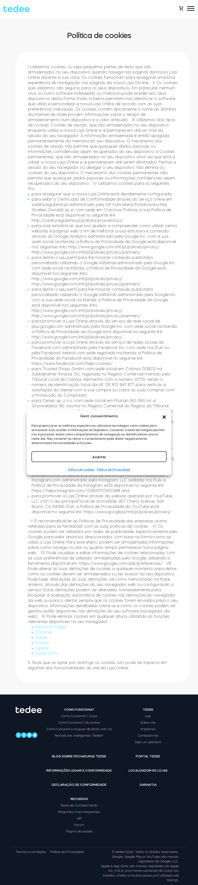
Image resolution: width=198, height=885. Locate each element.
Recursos (79, 798)
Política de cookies (81, 469)
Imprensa (148, 729)
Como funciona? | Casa (79, 716)
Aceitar (99, 457)
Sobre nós (148, 722)
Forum (79, 824)
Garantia (148, 784)
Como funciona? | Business (79, 722)
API (79, 818)
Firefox (42, 643)
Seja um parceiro (148, 742)
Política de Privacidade (113, 469)
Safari (41, 637)
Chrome (43, 632)
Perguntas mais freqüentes (79, 811)
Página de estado (79, 831)
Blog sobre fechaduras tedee (79, 756)
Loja (148, 716)
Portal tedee (148, 756)
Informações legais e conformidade (79, 770)
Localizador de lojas (148, 770)
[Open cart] (181, 8)
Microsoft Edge (50, 627)
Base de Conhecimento (79, 805)
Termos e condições (31, 851)
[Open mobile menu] (190, 8)
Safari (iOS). (46, 653)
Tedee (148, 709)
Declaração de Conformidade (79, 784)
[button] (164, 416)
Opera (41, 648)
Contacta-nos (148, 735)
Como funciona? (79, 709)
